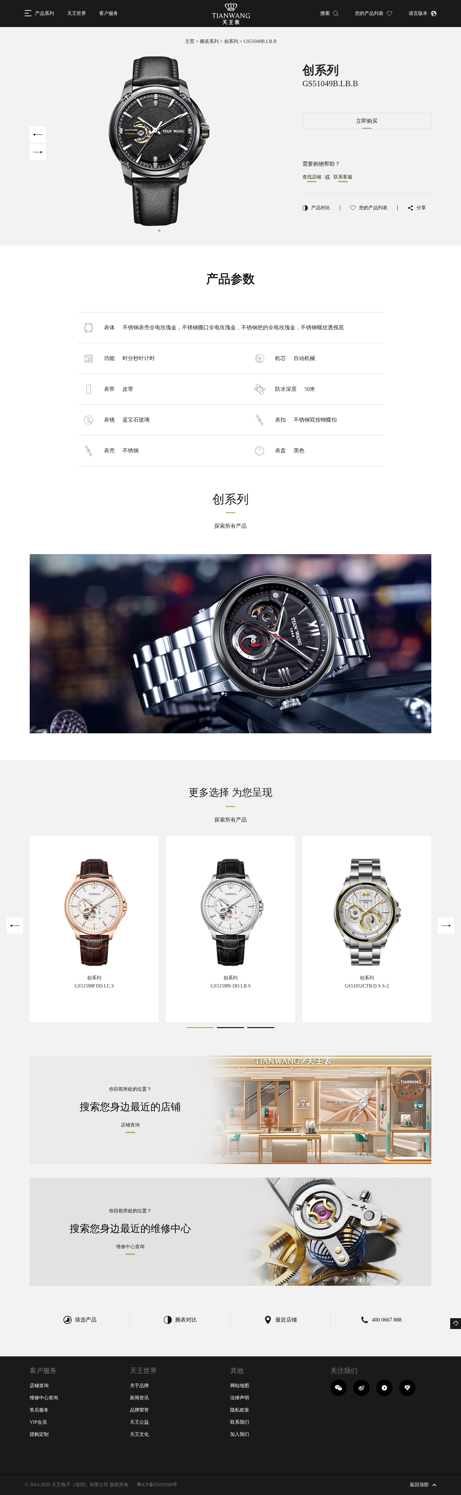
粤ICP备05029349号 (157, 1484)
